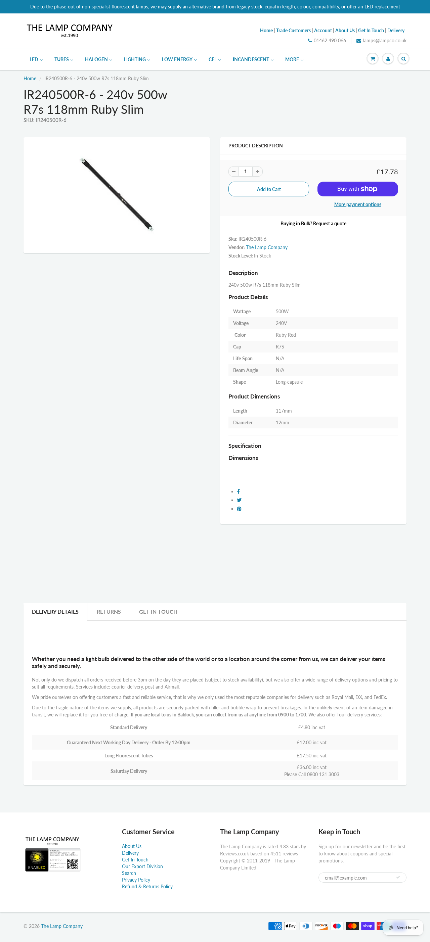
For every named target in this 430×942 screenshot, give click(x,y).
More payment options (357, 204)
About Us (131, 846)
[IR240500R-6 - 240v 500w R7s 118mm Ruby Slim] (117, 194)
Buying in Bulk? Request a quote (313, 223)
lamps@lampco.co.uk (384, 40)
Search (129, 873)
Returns (109, 611)
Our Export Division (142, 866)
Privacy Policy (136, 880)
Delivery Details (55, 611)
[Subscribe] (398, 877)
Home (30, 78)
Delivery (130, 853)
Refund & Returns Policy (147, 886)
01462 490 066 (330, 40)
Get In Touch (158, 611)
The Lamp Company (267, 247)
